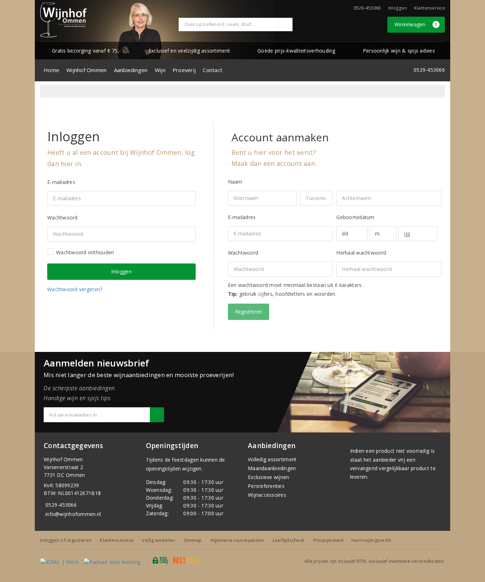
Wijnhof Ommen (86, 70)
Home (51, 70)
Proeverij (184, 70)
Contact (212, 70)
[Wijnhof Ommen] (63, 19)
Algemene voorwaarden (237, 540)
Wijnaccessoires (267, 494)
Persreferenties (266, 486)
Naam (235, 181)
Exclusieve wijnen (268, 477)
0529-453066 (61, 504)
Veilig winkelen (158, 540)
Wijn (160, 70)
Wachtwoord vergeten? (74, 289)
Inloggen (397, 8)
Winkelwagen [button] (415, 24)
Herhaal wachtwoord (361, 252)
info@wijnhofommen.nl (73, 514)
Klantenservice (429, 8)
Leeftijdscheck (289, 540)
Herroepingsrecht (371, 540)
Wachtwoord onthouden (85, 252)
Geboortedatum (355, 217)
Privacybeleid (328, 540)
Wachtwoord (243, 252)
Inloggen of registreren (66, 540)
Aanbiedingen (131, 70)
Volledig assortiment (272, 459)
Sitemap (193, 540)
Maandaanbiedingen (272, 468)
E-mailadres (242, 217)
